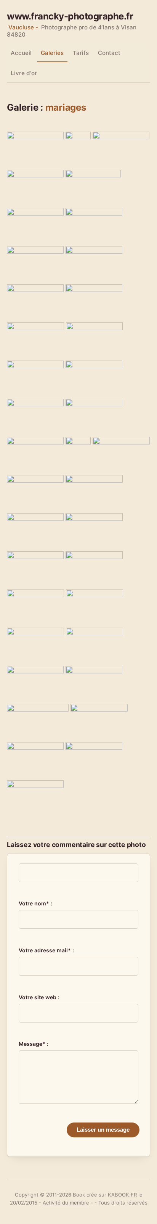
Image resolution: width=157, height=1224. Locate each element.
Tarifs (81, 52)
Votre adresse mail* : (46, 950)
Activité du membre (66, 1203)
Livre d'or (24, 73)
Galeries (52, 52)
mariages (65, 107)
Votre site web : (39, 997)
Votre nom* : (35, 903)
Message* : (33, 1043)
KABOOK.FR (122, 1195)
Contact (109, 52)
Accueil (21, 52)
